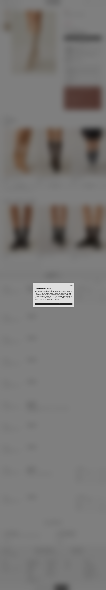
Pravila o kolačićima (65, 296)
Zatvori (70, 285)
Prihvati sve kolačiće (54, 304)
